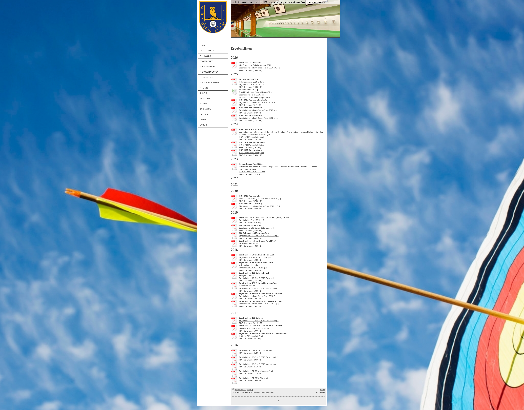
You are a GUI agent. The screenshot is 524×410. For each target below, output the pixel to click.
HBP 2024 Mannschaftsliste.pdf (252, 145)
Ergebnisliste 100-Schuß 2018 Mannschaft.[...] (259, 288)
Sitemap (250, 389)
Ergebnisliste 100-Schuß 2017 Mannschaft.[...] (259, 320)
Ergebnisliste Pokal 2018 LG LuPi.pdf (255, 257)
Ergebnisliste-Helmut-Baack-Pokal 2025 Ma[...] (259, 110)
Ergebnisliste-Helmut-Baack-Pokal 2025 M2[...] (259, 102)
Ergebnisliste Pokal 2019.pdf (251, 220)
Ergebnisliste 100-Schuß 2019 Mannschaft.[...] (259, 236)
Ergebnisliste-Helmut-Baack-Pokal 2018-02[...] (259, 304)
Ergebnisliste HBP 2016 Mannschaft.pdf (256, 371)
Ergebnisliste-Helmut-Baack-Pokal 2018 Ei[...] (258, 296)
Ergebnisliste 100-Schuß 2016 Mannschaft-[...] (259, 364)
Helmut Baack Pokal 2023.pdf (252, 172)
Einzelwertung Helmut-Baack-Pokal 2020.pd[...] (259, 206)
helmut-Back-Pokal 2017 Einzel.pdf (254, 328)
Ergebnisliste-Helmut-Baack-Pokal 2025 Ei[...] (258, 118)
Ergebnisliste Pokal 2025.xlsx (251, 95)
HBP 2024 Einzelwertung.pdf (251, 153)
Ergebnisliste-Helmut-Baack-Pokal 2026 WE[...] (259, 68)
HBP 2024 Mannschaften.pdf (251, 137)
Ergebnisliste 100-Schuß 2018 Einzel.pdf (256, 278)
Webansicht (320, 392)
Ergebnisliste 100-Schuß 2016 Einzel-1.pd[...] (258, 357)
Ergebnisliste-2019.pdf (248, 243)
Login (322, 389)
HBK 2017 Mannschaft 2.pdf (251, 336)
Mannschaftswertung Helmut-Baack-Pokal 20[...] (260, 198)
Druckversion (240, 389)
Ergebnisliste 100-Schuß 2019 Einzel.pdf (256, 228)
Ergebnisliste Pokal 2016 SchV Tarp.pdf (256, 350)
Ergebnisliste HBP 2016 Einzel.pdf (253, 378)
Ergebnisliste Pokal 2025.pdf (251, 84)
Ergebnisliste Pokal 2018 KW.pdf (253, 268)
